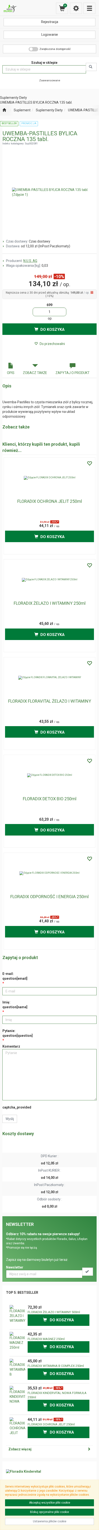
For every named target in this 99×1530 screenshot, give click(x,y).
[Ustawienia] (76, 8)
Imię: (14, 1004)
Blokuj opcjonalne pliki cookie (49, 1512)
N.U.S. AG (30, 261)
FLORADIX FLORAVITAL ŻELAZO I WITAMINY (49, 701)
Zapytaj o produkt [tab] (73, 373)
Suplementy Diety (49, 110)
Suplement (22, 110)
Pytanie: (17, 1033)
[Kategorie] (89, 8)
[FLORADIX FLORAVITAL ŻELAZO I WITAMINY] (49, 677)
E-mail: (14, 976)
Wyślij (10, 1119)
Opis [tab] (10, 373)
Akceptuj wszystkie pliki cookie (49, 1502)
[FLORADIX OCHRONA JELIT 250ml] (49, 478)
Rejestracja (49, 22)
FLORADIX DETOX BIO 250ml (49, 798)
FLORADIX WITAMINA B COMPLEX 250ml (56, 1366)
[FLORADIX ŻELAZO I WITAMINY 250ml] (49, 580)
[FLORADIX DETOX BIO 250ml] (49, 775)
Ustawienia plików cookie (49, 1521)
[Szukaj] (91, 67)
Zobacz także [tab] (35, 373)
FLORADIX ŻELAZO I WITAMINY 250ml (50, 603)
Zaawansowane (49, 80)
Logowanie (49, 34)
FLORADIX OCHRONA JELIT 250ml (49, 501)
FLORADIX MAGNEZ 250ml (46, 1339)
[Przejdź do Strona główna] (4, 110)
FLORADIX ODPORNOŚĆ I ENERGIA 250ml (49, 896)
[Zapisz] (87, 1272)
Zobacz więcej (19, 1449)
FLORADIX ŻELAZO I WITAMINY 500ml (54, 1312)
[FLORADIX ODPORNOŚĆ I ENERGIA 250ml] (49, 873)
